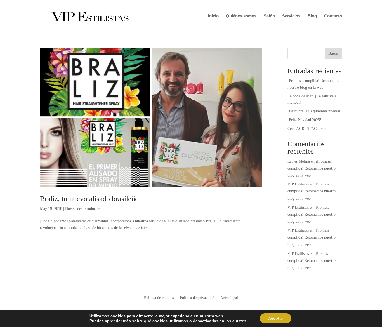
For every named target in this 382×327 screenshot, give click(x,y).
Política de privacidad (197, 298)
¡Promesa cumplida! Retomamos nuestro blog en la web (311, 168)
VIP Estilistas (298, 184)
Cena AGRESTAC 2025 (306, 128)
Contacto (333, 16)
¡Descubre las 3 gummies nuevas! (313, 111)
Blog (312, 16)
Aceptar (275, 318)
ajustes (239, 321)
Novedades (73, 208)
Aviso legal (229, 298)
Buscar (333, 53)
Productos (92, 208)
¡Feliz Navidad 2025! (304, 120)
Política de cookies (159, 298)
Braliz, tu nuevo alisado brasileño (89, 199)
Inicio (213, 16)
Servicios (291, 16)
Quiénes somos (241, 16)
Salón (269, 16)
